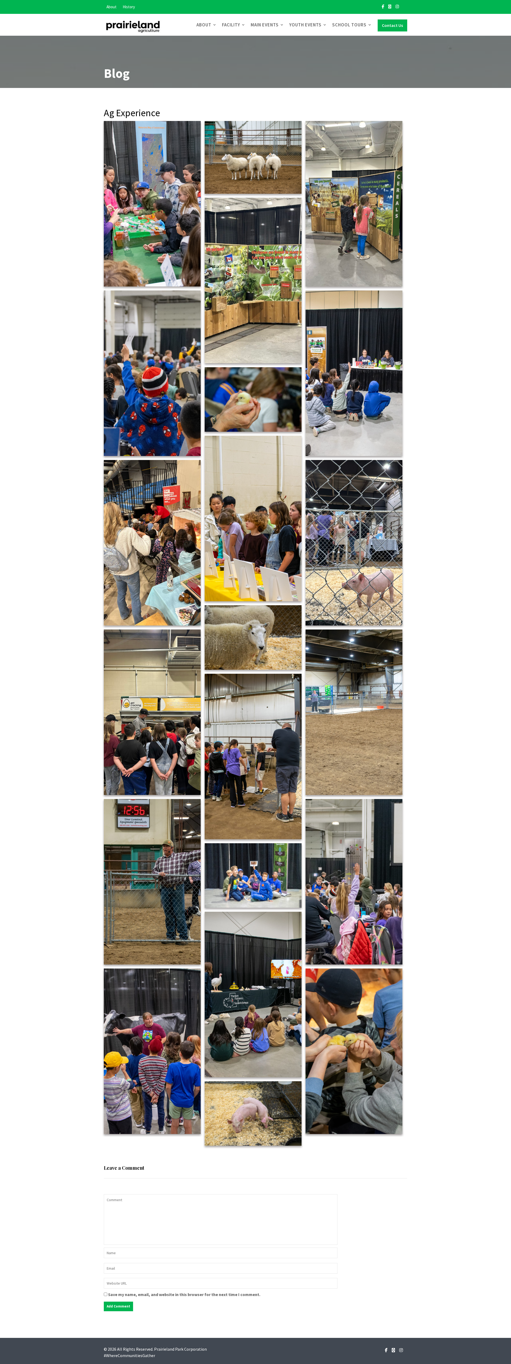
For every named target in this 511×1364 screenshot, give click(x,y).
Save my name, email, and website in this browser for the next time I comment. (184, 1294)
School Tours (349, 25)
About (111, 6)
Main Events (265, 25)
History (129, 6)
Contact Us (392, 25)
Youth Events (305, 25)
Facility (231, 25)
